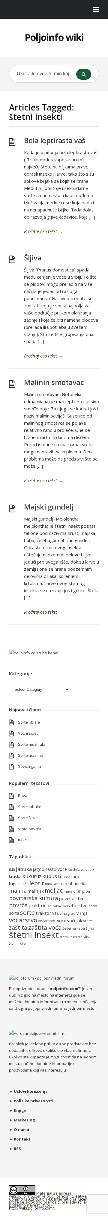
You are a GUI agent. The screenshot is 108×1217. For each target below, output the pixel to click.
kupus (49, 876)
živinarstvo (18, 943)
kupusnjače (18, 883)
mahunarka (76, 883)
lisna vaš (51, 884)
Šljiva (32, 258)
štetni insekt (34, 935)
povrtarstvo (72, 898)
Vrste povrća (29, 828)
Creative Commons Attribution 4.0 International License (50, 1197)
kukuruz (31, 876)
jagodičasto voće (50, 869)
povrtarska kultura (33, 898)
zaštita (18, 927)
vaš (55, 913)
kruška (15, 876)
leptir (36, 883)
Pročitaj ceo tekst (43, 231)
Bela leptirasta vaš (55, 140)
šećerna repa (73, 928)
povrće (18, 905)
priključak (40, 905)
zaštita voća (45, 927)
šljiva (90, 928)
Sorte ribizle (29, 722)
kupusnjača (68, 876)
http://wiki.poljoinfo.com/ (31, 1208)
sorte (27, 912)
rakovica (59, 906)
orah (77, 891)
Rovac (23, 795)
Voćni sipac (28, 733)
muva (68, 891)
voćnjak (74, 920)
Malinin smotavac (54, 382)
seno (92, 905)
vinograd (68, 913)
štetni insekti (70, 937)
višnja (82, 913)
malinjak (36, 891)
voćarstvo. (47, 920)
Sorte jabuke (29, 806)
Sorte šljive (28, 817)
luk (61, 883)
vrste (87, 920)
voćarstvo (23, 920)
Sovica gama (29, 766)
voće (61, 920)
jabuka (24, 868)
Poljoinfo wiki (54, 37)
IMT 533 (25, 839)
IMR (12, 870)
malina (18, 890)
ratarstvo (77, 905)
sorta (14, 913)
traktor (43, 913)
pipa (86, 891)
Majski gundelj (48, 507)
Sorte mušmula (31, 744)
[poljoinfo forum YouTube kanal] (33, 653)
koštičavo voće (81, 869)
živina (85, 936)
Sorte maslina (30, 755)
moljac (54, 890)
